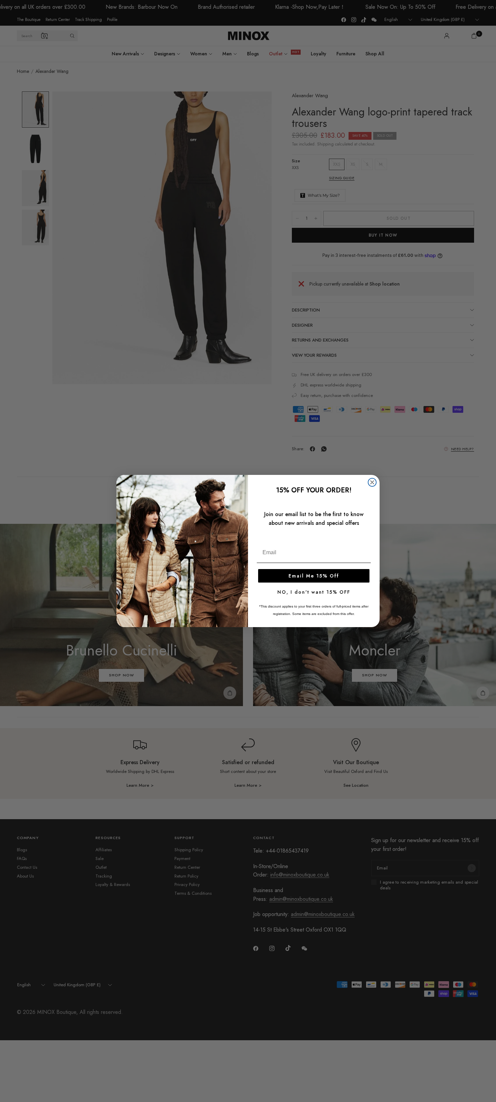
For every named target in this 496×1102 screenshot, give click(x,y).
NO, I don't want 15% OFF (313, 592)
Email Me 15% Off (313, 575)
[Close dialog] (372, 482)
